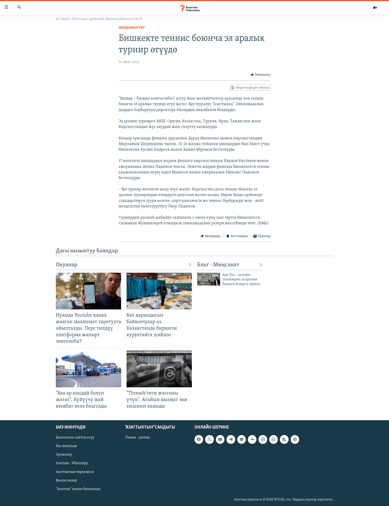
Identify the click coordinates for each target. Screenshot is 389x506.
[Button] (260, 75)
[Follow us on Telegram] (230, 439)
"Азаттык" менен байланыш (78, 489)
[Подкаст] (295, 439)
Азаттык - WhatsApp (72, 463)
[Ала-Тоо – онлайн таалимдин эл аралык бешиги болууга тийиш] (208, 279)
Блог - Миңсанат (218, 265)
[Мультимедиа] (375, 8)
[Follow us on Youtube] (220, 439)
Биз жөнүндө (66, 446)
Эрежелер (64, 455)
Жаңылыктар (132, 28)
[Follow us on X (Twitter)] (209, 439)
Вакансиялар (66, 480)
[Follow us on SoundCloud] (252, 439)
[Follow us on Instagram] (262, 439)
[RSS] (284, 439)
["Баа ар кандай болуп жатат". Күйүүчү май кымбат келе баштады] (88, 369)
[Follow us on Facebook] (198, 439)
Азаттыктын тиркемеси (75, 472)
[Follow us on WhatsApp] (273, 439)
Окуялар (66, 265)
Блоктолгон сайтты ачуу (75, 437)
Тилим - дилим (137, 437)
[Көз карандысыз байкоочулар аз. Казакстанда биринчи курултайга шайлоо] (159, 291)
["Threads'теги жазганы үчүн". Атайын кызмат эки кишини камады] (159, 369)
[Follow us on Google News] (241, 439)
